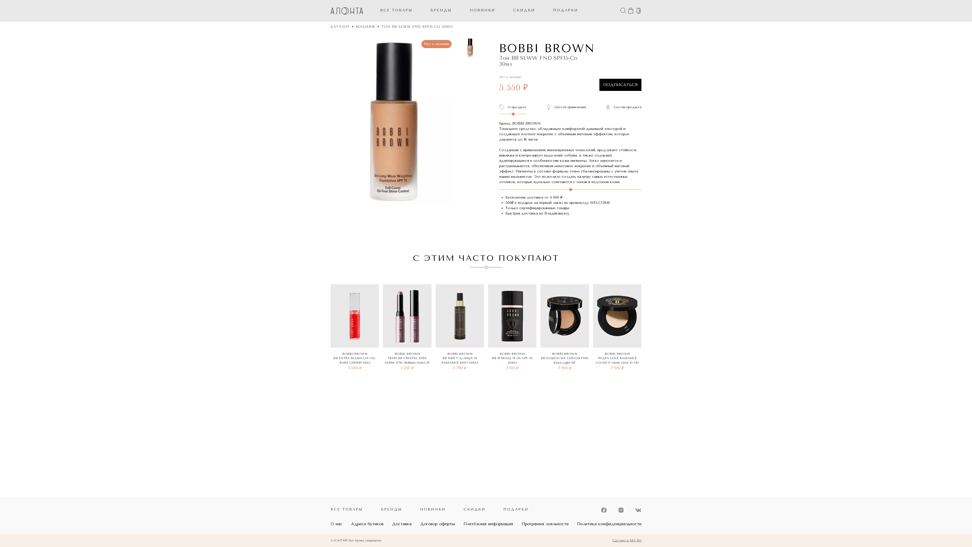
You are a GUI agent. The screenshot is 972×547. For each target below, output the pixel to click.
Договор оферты (437, 523)
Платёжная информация (488, 523)
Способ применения (570, 107)
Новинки (433, 509)
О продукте (517, 107)
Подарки (516, 509)
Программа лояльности (545, 523)
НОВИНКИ (482, 10)
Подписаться (620, 84)
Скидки (474, 509)
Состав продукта (627, 107)
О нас (336, 523)
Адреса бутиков (367, 523)
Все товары (396, 10)
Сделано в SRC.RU (626, 540)
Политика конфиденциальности (609, 523)
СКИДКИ (524, 10)
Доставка (402, 523)
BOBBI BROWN (547, 48)
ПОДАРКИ (565, 10)
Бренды (441, 10)
